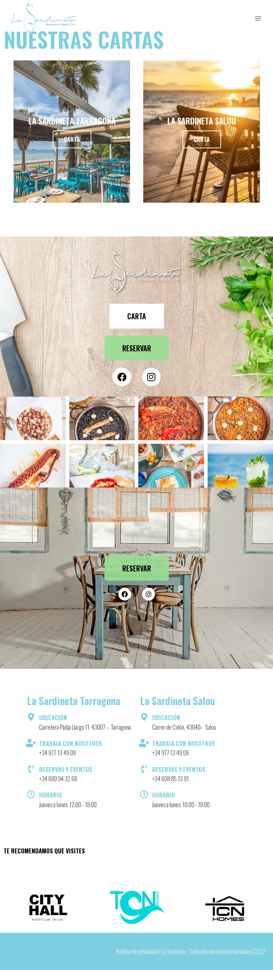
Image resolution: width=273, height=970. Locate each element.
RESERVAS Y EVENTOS (65, 769)
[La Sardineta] (44, 18)
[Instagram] (151, 377)
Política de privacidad (137, 951)
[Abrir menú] (257, 18)
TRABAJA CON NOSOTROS (70, 743)
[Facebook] (122, 377)
